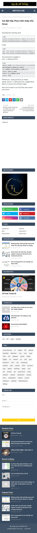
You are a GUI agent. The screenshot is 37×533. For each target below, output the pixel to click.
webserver (6, 381)
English (5, 359)
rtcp (29, 368)
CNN (4, 356)
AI (3, 339)
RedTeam (17, 368)
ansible (20, 350)
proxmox (30, 365)
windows (13, 381)
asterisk (31, 350)
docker (22, 356)
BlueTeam (13, 353)
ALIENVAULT (5, 229)
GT (10, 359)
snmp (29, 372)
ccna (20, 353)
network (5, 365)
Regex (23, 368)
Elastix (28, 356)
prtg (4, 368)
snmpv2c (5, 375)
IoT (7, 339)
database (8, 95)
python (10, 368)
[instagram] (10, 218)
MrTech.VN (6, 28)
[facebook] (27, 209)
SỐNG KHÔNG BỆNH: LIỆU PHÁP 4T (22, 450)
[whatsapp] (10, 209)
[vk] (27, 218)
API (25, 350)
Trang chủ (4, 17)
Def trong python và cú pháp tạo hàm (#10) (22, 263)
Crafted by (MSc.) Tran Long (14, 529)
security (18, 339)
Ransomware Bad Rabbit (19, 324)
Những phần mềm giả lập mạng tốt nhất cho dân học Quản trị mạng (22, 244)
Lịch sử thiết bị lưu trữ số (19, 473)
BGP (3, 231)
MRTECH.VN (18, 10)
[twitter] (10, 213)
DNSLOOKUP (6, 233)
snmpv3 (12, 375)
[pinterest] (27, 213)
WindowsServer (23, 381)
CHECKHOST (22, 231)
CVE (9, 356)
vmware (20, 378)
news (11, 365)
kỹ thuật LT (6, 362)
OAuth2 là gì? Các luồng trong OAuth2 (21, 317)
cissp (12, 339)
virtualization (11, 378)
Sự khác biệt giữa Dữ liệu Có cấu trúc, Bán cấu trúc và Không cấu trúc (21, 466)
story (4, 378)
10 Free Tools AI (9, 293)
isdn (25, 359)
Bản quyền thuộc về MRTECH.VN (18, 526)
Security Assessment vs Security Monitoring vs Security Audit (21, 442)
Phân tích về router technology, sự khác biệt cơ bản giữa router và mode (22, 484)
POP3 (23, 365)
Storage (29, 375)
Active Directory (7, 350)
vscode (27, 378)
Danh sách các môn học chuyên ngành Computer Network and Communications (21, 254)
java (30, 359)
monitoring (24, 362)
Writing (5, 384)
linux (9, 17)
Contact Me (27, 529)
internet (15, 359)
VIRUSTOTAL (22, 233)
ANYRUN (21, 229)
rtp (4, 372)
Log (17, 362)
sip (15, 372)
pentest (17, 365)
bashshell (5, 353)
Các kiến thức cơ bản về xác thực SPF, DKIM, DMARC (22, 308)
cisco (25, 353)
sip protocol (21, 372)
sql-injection (20, 375)
